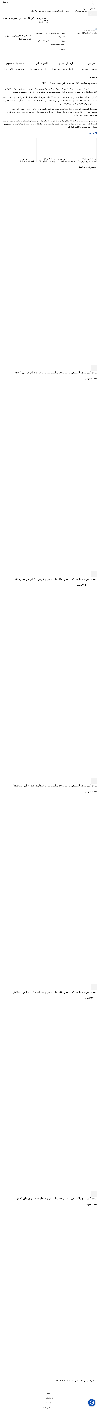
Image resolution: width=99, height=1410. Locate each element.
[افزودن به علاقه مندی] (88, 1388)
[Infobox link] (49, 2)
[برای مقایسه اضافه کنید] (94, 1388)
